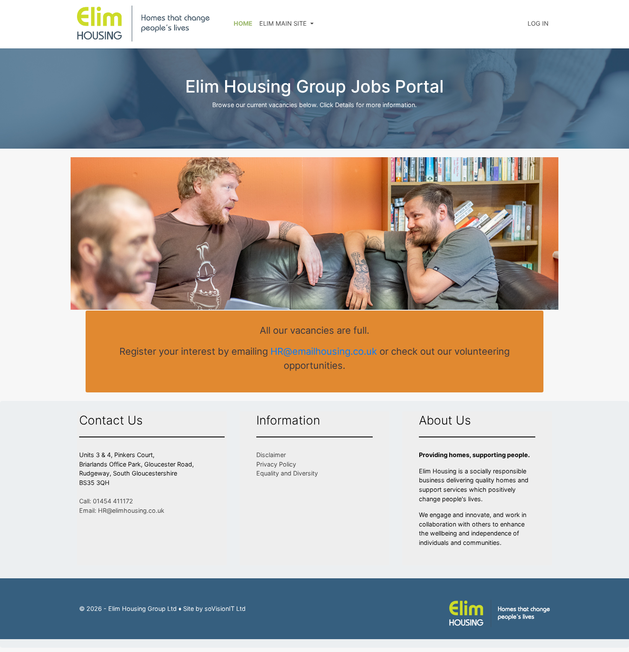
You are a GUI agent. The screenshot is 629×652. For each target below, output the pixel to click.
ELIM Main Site (284, 23)
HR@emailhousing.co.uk (323, 351)
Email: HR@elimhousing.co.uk (121, 510)
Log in (538, 23)
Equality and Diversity (287, 473)
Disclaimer (271, 454)
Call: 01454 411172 (106, 501)
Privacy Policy (276, 464)
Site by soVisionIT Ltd (214, 608)
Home (243, 23)
